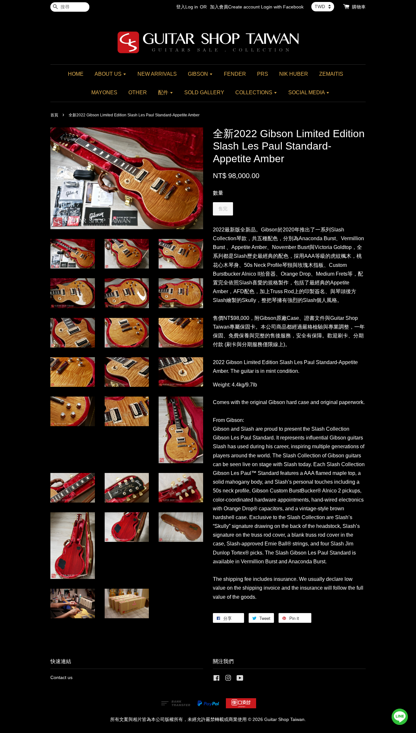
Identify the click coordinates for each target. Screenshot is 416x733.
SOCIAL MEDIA (307, 92)
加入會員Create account (235, 6)
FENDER (235, 74)
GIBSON (198, 74)
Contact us (61, 677)
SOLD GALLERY (204, 92)
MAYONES (104, 92)
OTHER (137, 92)
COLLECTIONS (254, 92)
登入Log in (187, 6)
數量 (218, 193)
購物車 (359, 6)
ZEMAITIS (331, 74)
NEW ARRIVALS (157, 74)
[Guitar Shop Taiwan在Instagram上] (228, 679)
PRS (262, 74)
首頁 (54, 115)
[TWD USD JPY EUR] (322, 6)
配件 (164, 92)
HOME (76, 74)
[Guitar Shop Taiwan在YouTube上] (240, 679)
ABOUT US (109, 74)
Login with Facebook (282, 6)
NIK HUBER (293, 74)
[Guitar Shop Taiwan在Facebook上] (216, 679)
